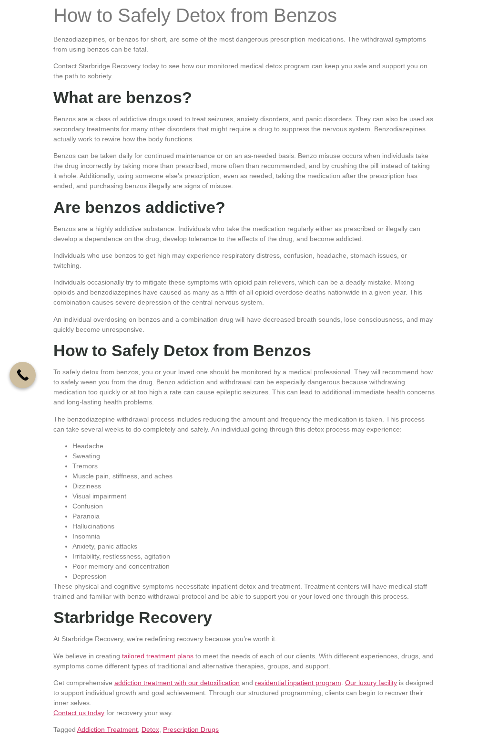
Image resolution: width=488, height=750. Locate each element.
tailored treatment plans (157, 656)
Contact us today (78, 713)
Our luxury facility (371, 683)
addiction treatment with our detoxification (177, 683)
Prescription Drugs (191, 729)
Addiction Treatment (107, 729)
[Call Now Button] (23, 375)
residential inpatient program (298, 683)
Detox (150, 729)
